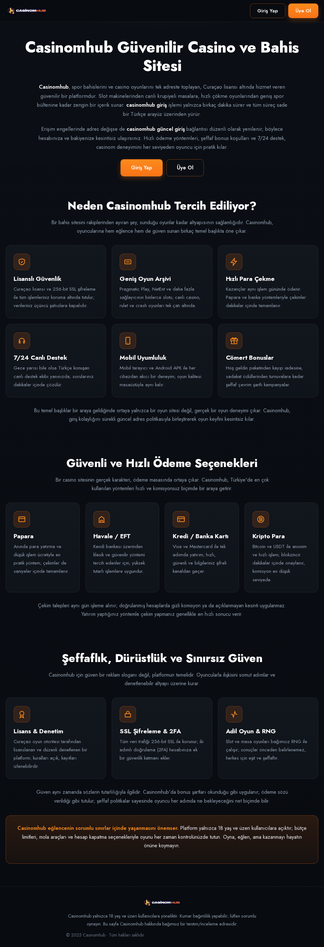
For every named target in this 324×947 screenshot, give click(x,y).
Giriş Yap (267, 10)
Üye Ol (303, 10)
